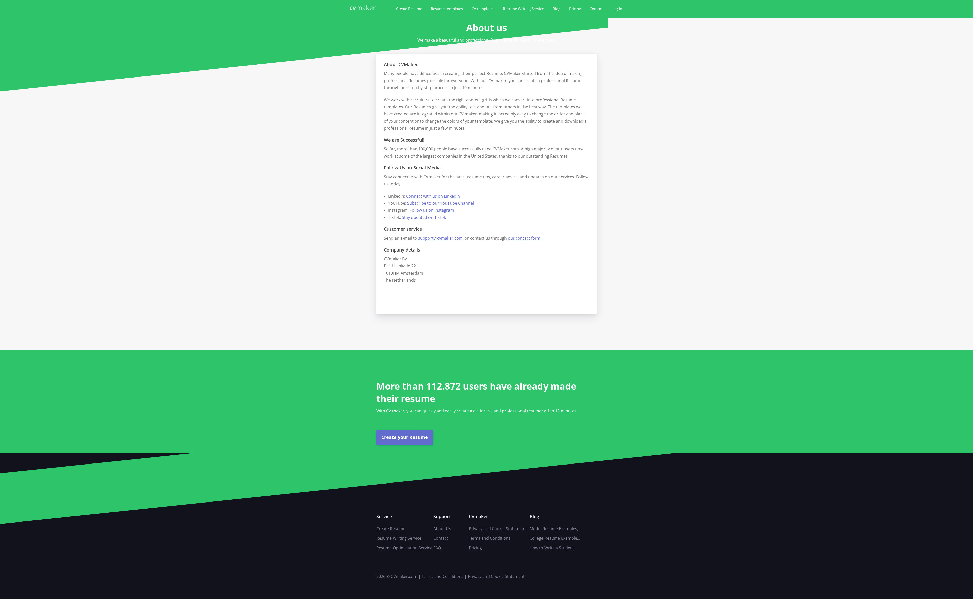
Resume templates (447, 8)
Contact (596, 8)
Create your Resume (404, 437)
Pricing (575, 8)
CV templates (483, 8)
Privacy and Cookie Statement (497, 528)
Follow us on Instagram (432, 210)
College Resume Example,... (555, 538)
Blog (556, 8)
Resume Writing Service (523, 8)
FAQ (437, 548)
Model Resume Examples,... (555, 528)
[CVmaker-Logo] (364, 8)
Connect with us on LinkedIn (433, 196)
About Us (442, 528)
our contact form (524, 238)
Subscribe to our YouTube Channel (440, 203)
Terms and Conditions (490, 538)
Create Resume (409, 8)
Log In (616, 8)
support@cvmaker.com (440, 238)
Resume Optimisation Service (404, 548)
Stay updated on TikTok (424, 217)
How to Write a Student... (553, 548)
